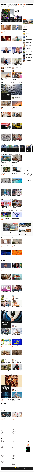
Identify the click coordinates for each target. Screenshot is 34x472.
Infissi (1, 246)
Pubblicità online (15, 410)
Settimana (13, 374)
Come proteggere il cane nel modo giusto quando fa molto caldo (18, 360)
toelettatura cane (3, 434)
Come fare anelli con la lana (4, 345)
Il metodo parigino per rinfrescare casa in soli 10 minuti (29, 43)
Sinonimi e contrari (13, 463)
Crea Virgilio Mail (30, 4)
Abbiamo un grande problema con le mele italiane (17, 326)
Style (16, 57)
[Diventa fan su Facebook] (27, 441)
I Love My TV (7, 165)
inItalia (12, 447)
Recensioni (21, 133)
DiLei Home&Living (4, 154)
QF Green (2, 82)
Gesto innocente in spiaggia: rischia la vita (28, 150)
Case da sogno (10, 154)
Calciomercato (12, 210)
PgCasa (2, 237)
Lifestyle (2, 80)
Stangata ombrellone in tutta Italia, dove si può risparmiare (22, 227)
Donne (9, 6)
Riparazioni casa (20, 237)
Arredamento (16, 154)
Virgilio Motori (13, 442)
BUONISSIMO (28, 468)
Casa (1, 163)
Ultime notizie (11, 199)
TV (23, 6)
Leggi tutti (21, 310)
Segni (18, 374)
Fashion (14, 57)
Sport (4, 6)
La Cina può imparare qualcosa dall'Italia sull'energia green (6, 95)
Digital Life (13, 133)
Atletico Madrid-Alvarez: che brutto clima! (10, 150)
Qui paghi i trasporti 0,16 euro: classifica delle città (21, 234)
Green (1, 108)
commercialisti (13, 434)
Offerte (14, 23)
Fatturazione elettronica (14, 454)
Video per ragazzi (20, 338)
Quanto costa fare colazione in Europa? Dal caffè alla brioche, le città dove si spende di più (28, 235)
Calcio (9, 210)
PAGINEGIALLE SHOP (11, 468)
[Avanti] (32, 148)
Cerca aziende (13, 459)
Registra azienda (2, 461)
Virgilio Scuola (2, 455)
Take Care (2, 284)
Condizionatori (13, 246)
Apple (10, 133)
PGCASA (14, 468)
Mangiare (13, 423)
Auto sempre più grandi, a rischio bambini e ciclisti (5, 323)
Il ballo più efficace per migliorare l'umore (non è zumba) (17, 298)
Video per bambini (15, 338)
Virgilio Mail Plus (2, 441)
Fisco (1, 119)
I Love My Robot (20, 165)
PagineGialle (2, 460)
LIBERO (3, 468)
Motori (15, 6)
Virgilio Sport (13, 441)
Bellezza (2, 32)
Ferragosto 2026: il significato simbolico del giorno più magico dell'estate (16, 399)
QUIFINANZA (25, 468)
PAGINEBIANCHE (16, 468)
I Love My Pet (11, 165)
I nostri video (3, 144)
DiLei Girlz (2, 57)
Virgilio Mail (2, 440)
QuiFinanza (2, 110)
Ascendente (20, 374)
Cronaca (15, 199)
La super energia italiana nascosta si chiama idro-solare (17, 98)
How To (16, 133)
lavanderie (2, 433)
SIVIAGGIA (23, 468)
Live (18, 210)
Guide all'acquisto (18, 23)
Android (8, 133)
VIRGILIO (5, 468)
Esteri (19, 199)
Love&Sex (19, 57)
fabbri (1, 426)
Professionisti (13, 432)
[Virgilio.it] (3, 4)
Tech (17, 6)
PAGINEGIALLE (7, 468)
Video (19, 6)
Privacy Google (15, 5)
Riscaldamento (9, 237)
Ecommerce (19, 410)
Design (13, 154)
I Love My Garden (16, 165)
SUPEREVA (30, 468)
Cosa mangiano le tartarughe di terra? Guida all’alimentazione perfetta (7, 362)
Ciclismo (13, 219)
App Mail (2, 447)
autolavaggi (2, 431)
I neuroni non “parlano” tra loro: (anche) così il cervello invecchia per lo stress (17, 292)
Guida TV (2, 456)
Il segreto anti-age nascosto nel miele (17, 306)
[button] (20, 15)
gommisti (2, 430)
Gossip (22, 6)
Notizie (2, 6)
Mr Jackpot (13, 456)
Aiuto (1, 448)
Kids (1, 338)
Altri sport (21, 210)
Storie (21, 199)
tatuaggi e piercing (14, 431)
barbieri (12, 430)
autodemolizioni (2, 429)
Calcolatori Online (13, 464)
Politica (17, 199)
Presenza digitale (11, 410)
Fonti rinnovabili (20, 82)
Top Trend (2, 419)
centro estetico (13, 429)
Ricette (25, 6)
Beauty (12, 57)
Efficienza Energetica (15, 82)
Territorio (2, 270)
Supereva (13, 446)
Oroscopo (28, 6)
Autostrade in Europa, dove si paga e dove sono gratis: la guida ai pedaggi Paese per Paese (28, 228)
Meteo (11, 6)
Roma (3, 260)
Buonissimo (13, 448)
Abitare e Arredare (3, 423)
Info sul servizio (9, 5)
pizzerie (13, 426)
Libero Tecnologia (3, 133)
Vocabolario (13, 462)
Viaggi (13, 6)
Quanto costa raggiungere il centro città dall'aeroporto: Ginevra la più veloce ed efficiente (10, 233)
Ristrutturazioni (20, 154)
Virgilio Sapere (2, 454)
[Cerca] (16, 4)
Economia (6, 6)
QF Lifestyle (3, 310)
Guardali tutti (31, 144)
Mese (16, 374)
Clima (12, 82)
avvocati (13, 433)
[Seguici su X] (28, 441)
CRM (21, 410)
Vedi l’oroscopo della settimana (27, 180)
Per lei (21, 23)
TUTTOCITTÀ (19, 468)
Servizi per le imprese (4, 410)
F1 (15, 210)
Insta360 (24, 27)
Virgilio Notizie (13, 440)
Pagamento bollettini (14, 455)
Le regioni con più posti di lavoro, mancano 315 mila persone (29, 51)
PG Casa (2, 462)
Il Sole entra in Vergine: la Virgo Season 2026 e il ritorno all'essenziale (17, 390)
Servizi (2, 432)
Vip (12, 80)
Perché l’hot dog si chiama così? (16, 345)
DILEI (21, 468)
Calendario (2, 446)
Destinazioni (13, 465)
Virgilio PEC (2, 442)
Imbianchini (13, 237)
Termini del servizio (12, 5)
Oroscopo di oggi (10, 374)
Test (21, 57)
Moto (16, 210)
